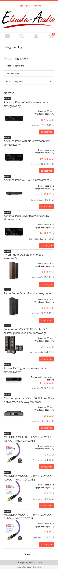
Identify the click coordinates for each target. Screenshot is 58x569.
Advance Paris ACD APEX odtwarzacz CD (28, 180)
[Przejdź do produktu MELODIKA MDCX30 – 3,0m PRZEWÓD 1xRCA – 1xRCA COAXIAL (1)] (14, 492)
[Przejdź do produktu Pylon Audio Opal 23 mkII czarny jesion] (14, 306)
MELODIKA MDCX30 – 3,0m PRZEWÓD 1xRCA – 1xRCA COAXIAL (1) (27, 477)
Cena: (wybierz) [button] (12, 73)
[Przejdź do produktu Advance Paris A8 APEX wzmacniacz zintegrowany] (14, 118)
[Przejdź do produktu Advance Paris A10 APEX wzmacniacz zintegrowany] (14, 157)
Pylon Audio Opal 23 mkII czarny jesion (28, 293)
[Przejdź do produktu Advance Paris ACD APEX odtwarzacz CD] (14, 193)
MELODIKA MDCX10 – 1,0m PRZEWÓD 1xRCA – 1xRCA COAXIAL (27, 516)
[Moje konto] (36, 36)
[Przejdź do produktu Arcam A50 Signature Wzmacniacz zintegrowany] (14, 379)
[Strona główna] (29, 18)
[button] (7, 36)
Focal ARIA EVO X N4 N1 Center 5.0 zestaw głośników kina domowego (25, 331)
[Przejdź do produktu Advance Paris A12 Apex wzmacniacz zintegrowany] (14, 231)
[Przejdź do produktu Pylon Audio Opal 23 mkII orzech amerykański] (14, 270)
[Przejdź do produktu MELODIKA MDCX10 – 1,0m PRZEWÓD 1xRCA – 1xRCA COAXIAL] (14, 531)
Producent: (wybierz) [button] (15, 65)
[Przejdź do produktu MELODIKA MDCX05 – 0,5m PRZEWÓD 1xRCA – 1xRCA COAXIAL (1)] (14, 454)
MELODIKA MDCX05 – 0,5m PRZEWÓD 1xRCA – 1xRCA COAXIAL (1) (27, 438)
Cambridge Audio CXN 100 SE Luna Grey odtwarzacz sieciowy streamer (29, 400)
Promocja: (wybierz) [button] (14, 81)
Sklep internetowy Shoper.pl (29, 567)
